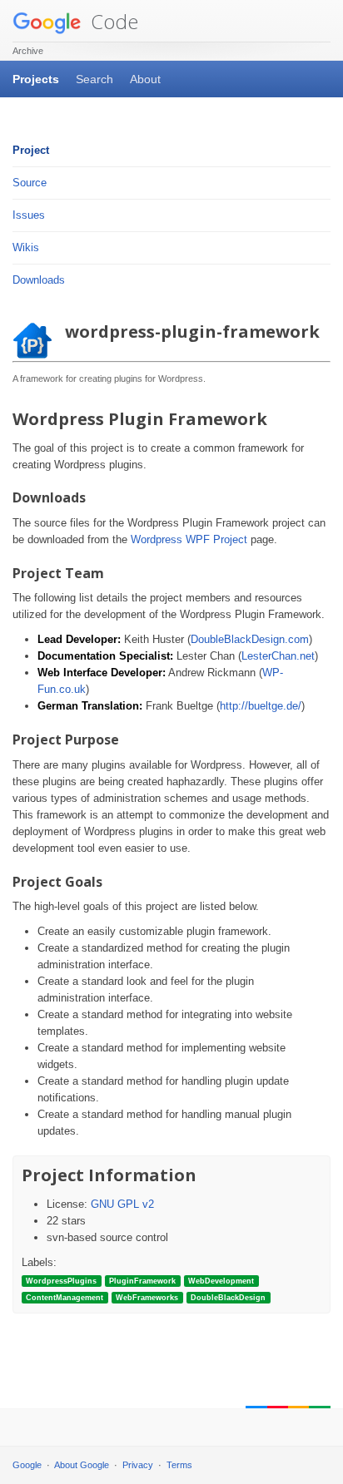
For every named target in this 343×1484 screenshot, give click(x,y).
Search (94, 79)
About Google (81, 1465)
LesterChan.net (278, 656)
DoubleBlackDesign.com (250, 639)
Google (27, 1465)
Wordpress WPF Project (189, 539)
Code (112, 21)
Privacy (137, 1465)
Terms (179, 1465)
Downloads (38, 280)
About (145, 79)
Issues (28, 215)
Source (29, 182)
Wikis (25, 247)
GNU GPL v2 (122, 1204)
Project (30, 150)
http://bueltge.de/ (260, 706)
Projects (35, 79)
